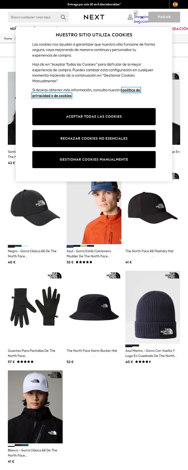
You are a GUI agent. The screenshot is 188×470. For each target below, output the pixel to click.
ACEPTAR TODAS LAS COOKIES (94, 117)
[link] (130, 17)
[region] (94, 104)
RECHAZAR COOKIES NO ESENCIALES (94, 138)
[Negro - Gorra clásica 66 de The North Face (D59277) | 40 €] (35, 207)
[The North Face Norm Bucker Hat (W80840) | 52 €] (94, 307)
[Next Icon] (94, 17)
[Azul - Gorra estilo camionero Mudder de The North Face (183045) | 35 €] (94, 207)
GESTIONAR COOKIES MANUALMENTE (94, 159)
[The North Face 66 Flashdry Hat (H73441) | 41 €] (152, 207)
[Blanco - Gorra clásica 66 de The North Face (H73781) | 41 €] (35, 406)
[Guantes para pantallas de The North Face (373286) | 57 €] (35, 307)
